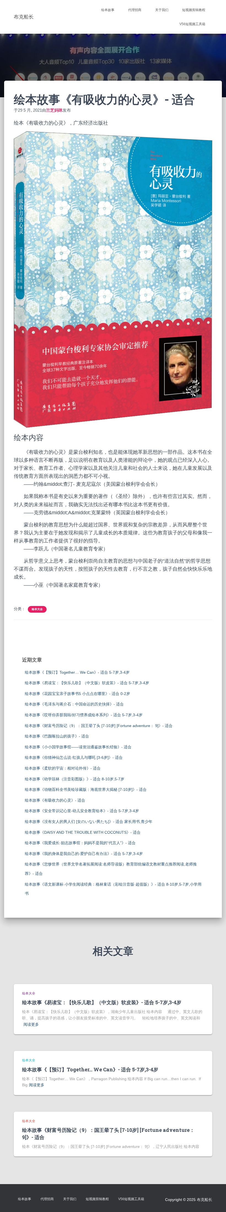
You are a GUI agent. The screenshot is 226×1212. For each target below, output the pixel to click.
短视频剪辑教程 (193, 10)
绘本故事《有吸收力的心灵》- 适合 (55, 800)
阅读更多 (31, 1024)
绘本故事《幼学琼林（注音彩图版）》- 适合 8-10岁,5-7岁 (74, 779)
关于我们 (161, 10)
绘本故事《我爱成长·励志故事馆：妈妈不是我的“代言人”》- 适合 (80, 843)
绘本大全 (37, 609)
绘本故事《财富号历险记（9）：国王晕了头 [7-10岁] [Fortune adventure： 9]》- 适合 (99, 725)
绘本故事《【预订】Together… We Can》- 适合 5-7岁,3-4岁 (77, 672)
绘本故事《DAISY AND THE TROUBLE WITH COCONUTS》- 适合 (83, 832)
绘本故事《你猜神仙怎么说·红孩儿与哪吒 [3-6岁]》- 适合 (74, 757)
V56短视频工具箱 (192, 24)
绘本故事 (107, 10)
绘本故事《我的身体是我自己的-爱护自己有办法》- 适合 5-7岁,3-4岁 (84, 853)
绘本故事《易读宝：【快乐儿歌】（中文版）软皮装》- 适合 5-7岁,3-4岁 (87, 683)
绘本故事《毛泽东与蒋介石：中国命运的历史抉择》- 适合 (74, 704)
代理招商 (134, 10)
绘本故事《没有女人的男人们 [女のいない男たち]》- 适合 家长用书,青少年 (88, 821)
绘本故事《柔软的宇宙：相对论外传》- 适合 (63, 768)
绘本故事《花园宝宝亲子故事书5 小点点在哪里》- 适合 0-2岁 (77, 693)
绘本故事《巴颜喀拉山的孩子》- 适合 (57, 736)
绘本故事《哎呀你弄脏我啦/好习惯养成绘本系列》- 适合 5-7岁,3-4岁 (83, 715)
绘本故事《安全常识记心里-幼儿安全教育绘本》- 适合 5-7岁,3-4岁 (82, 811)
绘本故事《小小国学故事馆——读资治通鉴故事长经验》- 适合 (78, 747)
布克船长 (204, 1199)
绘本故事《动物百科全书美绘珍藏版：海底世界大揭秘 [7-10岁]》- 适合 (86, 789)
